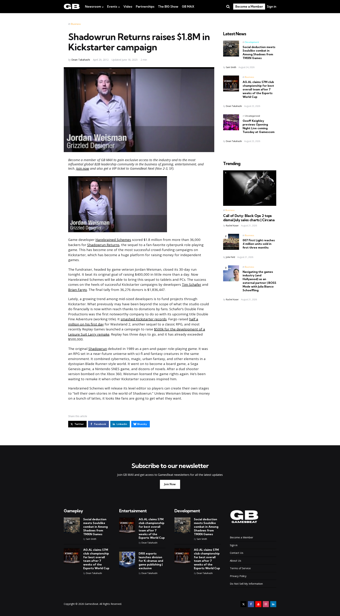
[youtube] (258, 604)
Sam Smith (231, 67)
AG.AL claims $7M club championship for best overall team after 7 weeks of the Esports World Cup (258, 89)
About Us (235, 560)
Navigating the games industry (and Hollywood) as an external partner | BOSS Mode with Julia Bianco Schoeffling (259, 281)
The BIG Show (168, 6)
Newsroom (93, 6)
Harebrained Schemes (113, 239)
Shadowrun (97, 348)
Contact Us (236, 552)
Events (112, 6)
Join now (82, 168)
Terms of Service (240, 568)
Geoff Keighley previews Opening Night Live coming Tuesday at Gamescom (258, 126)
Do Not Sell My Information (246, 583)
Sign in (271, 6)
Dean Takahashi (80, 59)
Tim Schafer (191, 284)
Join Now (170, 484)
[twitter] (243, 604)
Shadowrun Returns (103, 245)
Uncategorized (252, 116)
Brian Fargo (77, 289)
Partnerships (145, 6)
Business (76, 24)
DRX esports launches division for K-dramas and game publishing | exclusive (151, 561)
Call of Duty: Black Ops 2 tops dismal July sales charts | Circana (249, 218)
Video (127, 6)
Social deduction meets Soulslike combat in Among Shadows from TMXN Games (259, 52)
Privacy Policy (238, 576)
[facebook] (251, 604)
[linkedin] (273, 604)
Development (252, 42)
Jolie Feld (230, 257)
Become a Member (249, 6)
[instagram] (266, 604)
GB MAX (188, 6)
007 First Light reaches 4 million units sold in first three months (259, 243)
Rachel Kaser (232, 225)
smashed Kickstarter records (144, 319)
